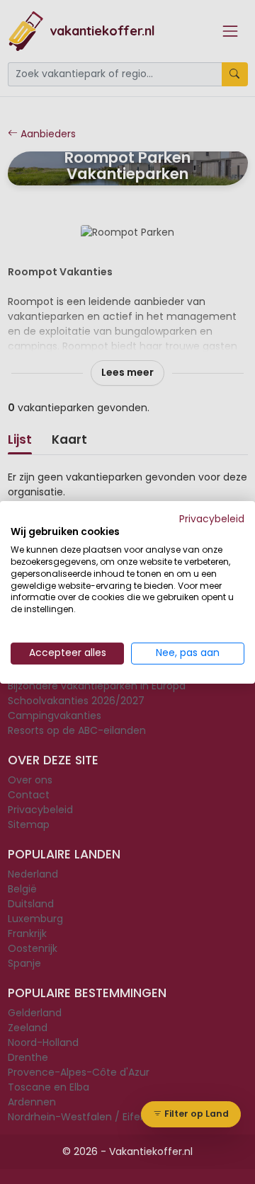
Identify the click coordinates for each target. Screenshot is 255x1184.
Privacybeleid (211, 518)
